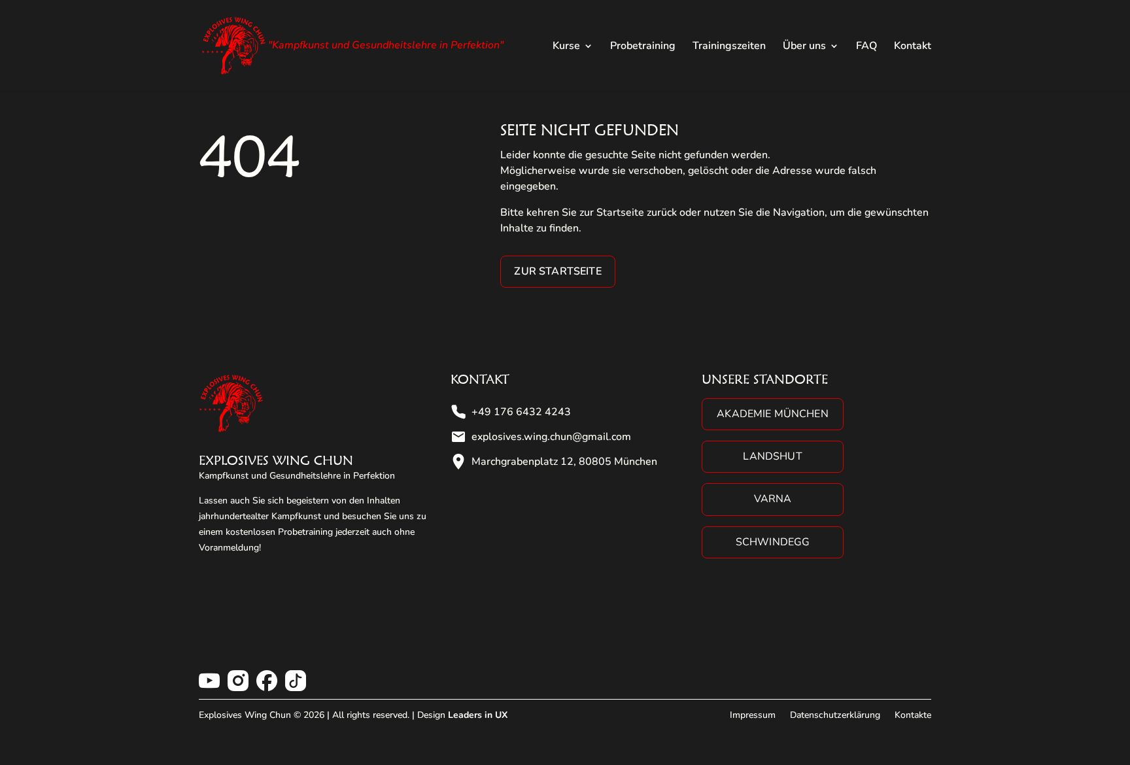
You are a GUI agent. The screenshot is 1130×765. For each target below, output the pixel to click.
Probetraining (643, 47)
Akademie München (773, 414)
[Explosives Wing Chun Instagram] (238, 680)
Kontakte (913, 715)
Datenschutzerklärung (835, 715)
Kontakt (912, 47)
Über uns (804, 47)
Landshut (772, 456)
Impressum (753, 715)
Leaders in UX (477, 715)
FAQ (866, 47)
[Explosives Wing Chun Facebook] (266, 680)
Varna (773, 499)
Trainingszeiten (729, 47)
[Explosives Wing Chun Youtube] (209, 680)
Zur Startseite (557, 271)
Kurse (566, 47)
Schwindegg (773, 542)
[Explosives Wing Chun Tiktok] (295, 680)
